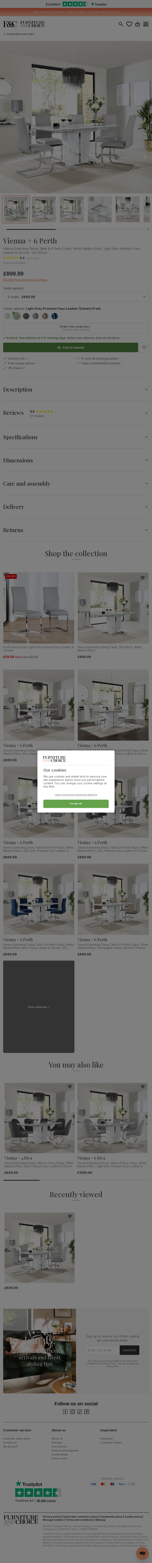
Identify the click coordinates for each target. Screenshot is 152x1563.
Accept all (76, 803)
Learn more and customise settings (76, 794)
